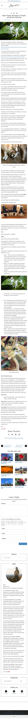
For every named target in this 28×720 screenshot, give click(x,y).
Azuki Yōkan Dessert (19, 487)
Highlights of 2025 (19, 474)
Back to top (21, 713)
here (6, 656)
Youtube (22, 693)
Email (3, 533)
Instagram (14, 693)
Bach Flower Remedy (9, 438)
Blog (16, 438)
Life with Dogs (20, 438)
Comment (3, 503)
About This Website (13, 713)
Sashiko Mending (18, 462)
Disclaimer (6, 713)
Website (4, 538)
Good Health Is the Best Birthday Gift (6, 463)
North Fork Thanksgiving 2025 (6, 488)
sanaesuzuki (8, 19)
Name (3, 528)
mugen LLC (9, 711)
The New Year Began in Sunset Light (6, 475)
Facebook (6, 693)
